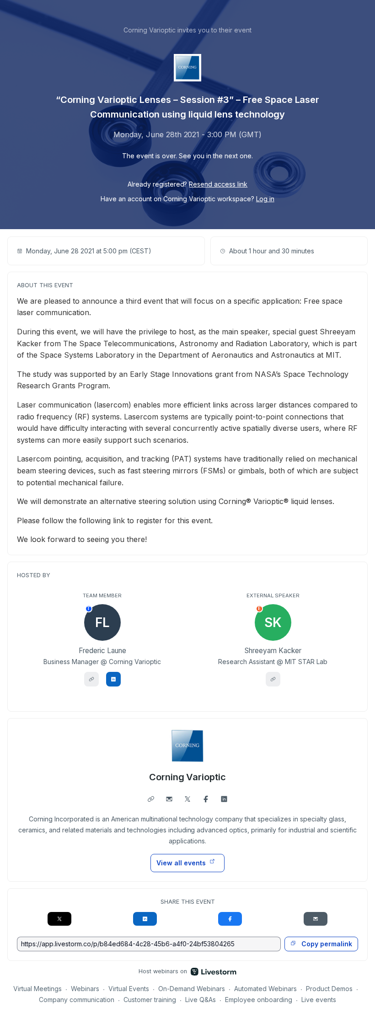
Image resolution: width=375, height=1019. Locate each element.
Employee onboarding (258, 999)
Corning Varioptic (187, 777)
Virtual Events (128, 988)
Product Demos (329, 988)
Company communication (76, 999)
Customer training (149, 999)
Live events (318, 999)
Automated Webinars (265, 988)
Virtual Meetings (37, 988)
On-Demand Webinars (191, 988)
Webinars (85, 988)
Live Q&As (200, 999)
